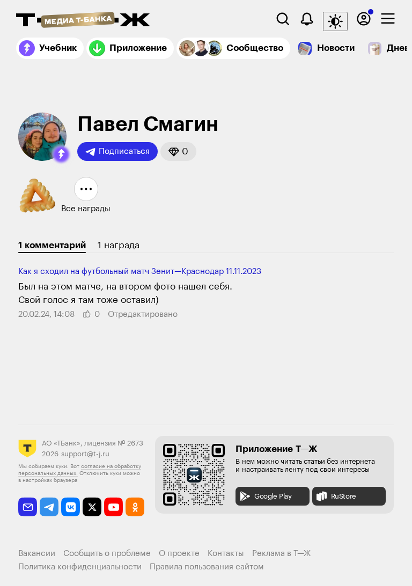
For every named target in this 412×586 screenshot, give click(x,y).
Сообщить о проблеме (107, 554)
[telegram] (49, 507)
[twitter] (92, 507)
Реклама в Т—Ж (281, 554)
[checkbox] (388, 19)
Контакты (226, 554)
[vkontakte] (70, 507)
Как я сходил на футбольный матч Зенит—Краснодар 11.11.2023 (139, 272)
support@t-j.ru (85, 453)
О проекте (179, 554)
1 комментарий (52, 245)
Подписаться (124, 151)
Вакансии (36, 554)
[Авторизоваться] (364, 19)
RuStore (343, 496)
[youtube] (113, 507)
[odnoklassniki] (135, 507)
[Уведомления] (307, 19)
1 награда (118, 245)
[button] (61, 154)
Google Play (273, 496)
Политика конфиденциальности (80, 567)
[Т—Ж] (83, 20)
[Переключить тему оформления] (335, 21)
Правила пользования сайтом (207, 567)
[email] (27, 507)
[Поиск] (283, 19)
